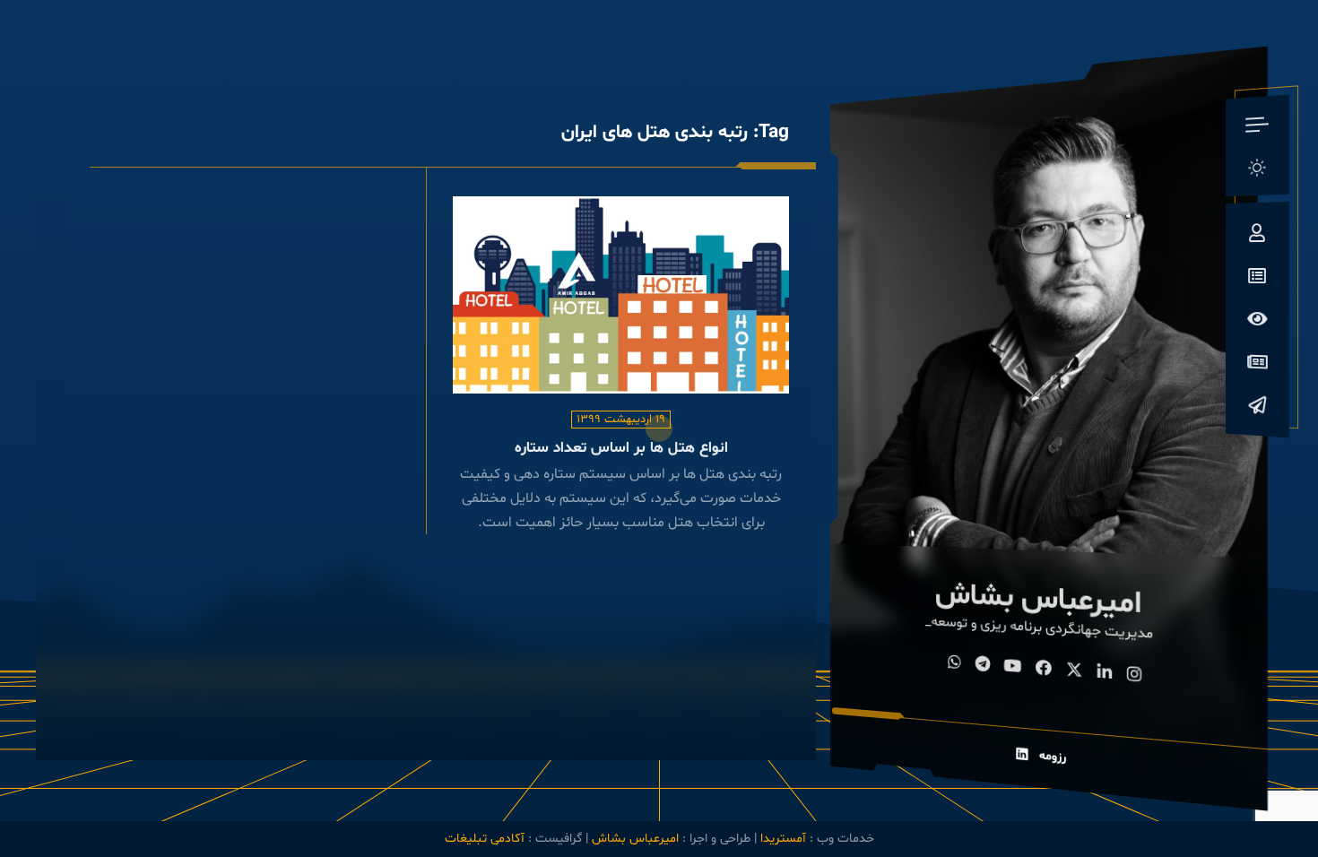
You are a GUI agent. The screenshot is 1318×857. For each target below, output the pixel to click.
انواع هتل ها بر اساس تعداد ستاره (621, 448)
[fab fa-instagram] (1135, 676)
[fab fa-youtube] (1013, 668)
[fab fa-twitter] (1075, 672)
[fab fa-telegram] (982, 666)
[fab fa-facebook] (1044, 669)
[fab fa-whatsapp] (955, 664)
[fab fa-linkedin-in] (1105, 674)
